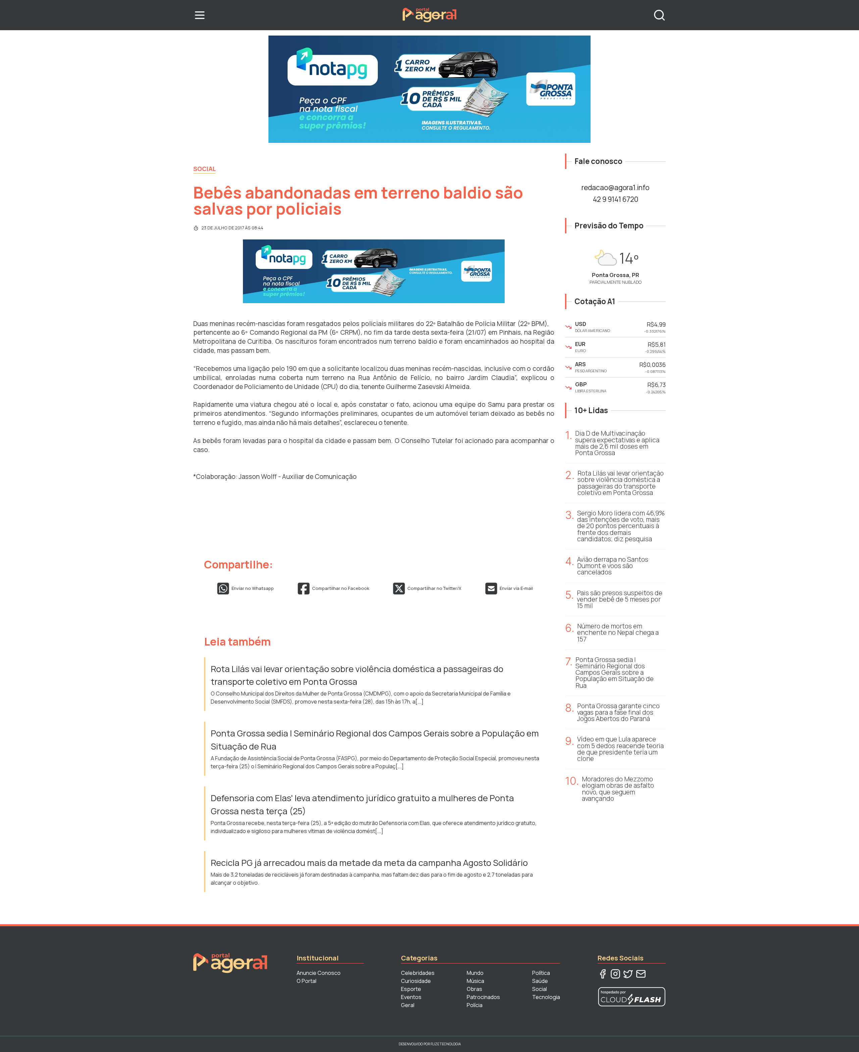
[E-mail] (641, 974)
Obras (474, 989)
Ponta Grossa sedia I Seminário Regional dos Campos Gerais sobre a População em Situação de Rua (375, 739)
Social (204, 169)
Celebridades (418, 973)
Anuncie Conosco (319, 973)
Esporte (411, 989)
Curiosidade (416, 981)
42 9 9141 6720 (615, 199)
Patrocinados (483, 997)
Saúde (540, 981)
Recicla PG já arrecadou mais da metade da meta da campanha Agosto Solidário (369, 863)
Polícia (475, 1005)
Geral (407, 1005)
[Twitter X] (628, 974)
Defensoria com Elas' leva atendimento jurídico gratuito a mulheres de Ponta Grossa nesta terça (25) (362, 804)
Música (475, 981)
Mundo (475, 973)
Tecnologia (546, 997)
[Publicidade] (429, 89)
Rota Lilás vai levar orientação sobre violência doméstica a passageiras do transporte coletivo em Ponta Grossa (357, 675)
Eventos (411, 997)
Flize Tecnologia (446, 1044)
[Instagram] (615, 974)
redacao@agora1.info (615, 187)
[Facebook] (603, 974)
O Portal (306, 981)
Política (541, 973)
